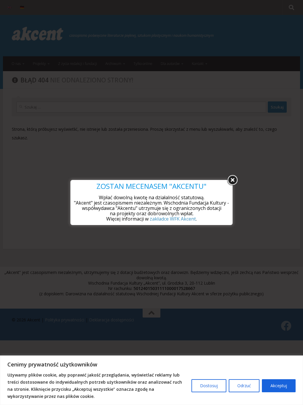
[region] (151, 380)
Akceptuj (278, 385)
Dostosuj (209, 385)
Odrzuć (244, 385)
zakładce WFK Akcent (173, 219)
